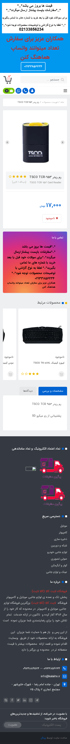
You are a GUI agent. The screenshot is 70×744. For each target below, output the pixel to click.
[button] (32, 91)
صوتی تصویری (59, 559)
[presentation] (63, 142)
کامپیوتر (63, 532)
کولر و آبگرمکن (59, 565)
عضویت (12, 724)
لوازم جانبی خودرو (57, 552)
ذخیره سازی (60, 539)
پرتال (43, 738)
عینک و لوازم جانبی (56, 572)
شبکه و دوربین (59, 545)
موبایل (63, 526)
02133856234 (33, 66)
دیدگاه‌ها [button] (28, 391)
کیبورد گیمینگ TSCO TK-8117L (48, 363)
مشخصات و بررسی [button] (52, 391)
